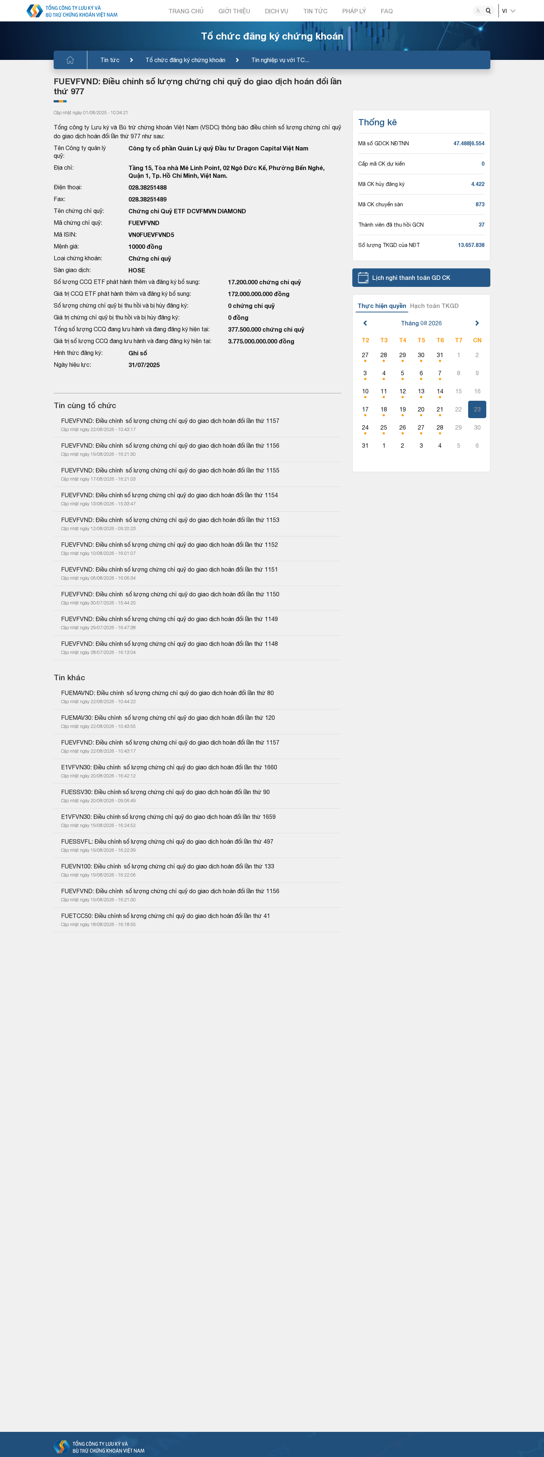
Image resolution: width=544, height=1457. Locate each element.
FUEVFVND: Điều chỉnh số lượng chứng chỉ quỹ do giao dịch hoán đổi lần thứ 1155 (170, 470)
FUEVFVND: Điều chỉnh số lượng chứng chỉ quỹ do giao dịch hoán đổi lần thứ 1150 (170, 594)
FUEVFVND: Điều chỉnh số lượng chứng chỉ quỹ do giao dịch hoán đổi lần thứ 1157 (170, 420)
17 (365, 409)
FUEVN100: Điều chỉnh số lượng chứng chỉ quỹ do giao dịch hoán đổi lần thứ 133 (167, 866)
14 (440, 391)
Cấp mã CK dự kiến (381, 164)
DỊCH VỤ (276, 10)
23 (477, 409)
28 (383, 355)
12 (402, 391)
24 (365, 427)
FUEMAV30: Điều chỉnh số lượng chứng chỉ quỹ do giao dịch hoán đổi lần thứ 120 (168, 717)
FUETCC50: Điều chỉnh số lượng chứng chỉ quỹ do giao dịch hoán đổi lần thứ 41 (165, 915)
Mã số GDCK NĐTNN (383, 143)
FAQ (387, 10)
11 (383, 391)
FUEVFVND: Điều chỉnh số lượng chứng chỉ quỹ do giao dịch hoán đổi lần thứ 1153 (170, 519)
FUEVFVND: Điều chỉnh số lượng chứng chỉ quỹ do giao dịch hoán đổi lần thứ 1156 (170, 445)
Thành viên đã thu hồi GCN (391, 225)
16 (477, 391)
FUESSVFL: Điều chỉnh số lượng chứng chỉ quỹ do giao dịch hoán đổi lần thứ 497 (167, 841)
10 (365, 391)
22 (458, 409)
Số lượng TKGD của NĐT (389, 245)
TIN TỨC (315, 10)
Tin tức (110, 60)
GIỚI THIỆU (234, 10)
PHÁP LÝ (354, 10)
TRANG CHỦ (186, 10)
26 (402, 427)
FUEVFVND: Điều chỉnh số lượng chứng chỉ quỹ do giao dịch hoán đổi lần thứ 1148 (169, 643)
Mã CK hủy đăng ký (381, 184)
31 (440, 355)
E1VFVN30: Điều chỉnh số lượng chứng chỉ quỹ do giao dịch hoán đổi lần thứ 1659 (168, 816)
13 (421, 391)
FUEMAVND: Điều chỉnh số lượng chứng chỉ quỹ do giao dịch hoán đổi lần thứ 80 (167, 692)
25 (383, 427)
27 (365, 355)
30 (421, 355)
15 (458, 391)
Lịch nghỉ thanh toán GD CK (411, 277)
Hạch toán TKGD (434, 305)
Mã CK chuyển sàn (380, 204)
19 (402, 409)
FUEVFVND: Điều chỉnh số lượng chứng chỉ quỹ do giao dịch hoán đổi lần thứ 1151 (169, 569)
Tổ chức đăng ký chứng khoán (185, 60)
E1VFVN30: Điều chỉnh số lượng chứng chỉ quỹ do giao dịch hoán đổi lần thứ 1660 (169, 767)
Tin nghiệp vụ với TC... (280, 60)
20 (421, 409)
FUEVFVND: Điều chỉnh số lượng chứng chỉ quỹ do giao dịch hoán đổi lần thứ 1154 (169, 495)
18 (383, 409)
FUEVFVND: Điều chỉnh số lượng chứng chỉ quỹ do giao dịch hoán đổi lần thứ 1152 (169, 544)
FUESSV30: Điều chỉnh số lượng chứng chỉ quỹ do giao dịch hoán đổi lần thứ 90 (165, 792)
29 (402, 355)
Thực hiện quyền (381, 305)
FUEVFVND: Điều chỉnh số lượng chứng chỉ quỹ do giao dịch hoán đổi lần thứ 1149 (169, 619)
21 (440, 409)
